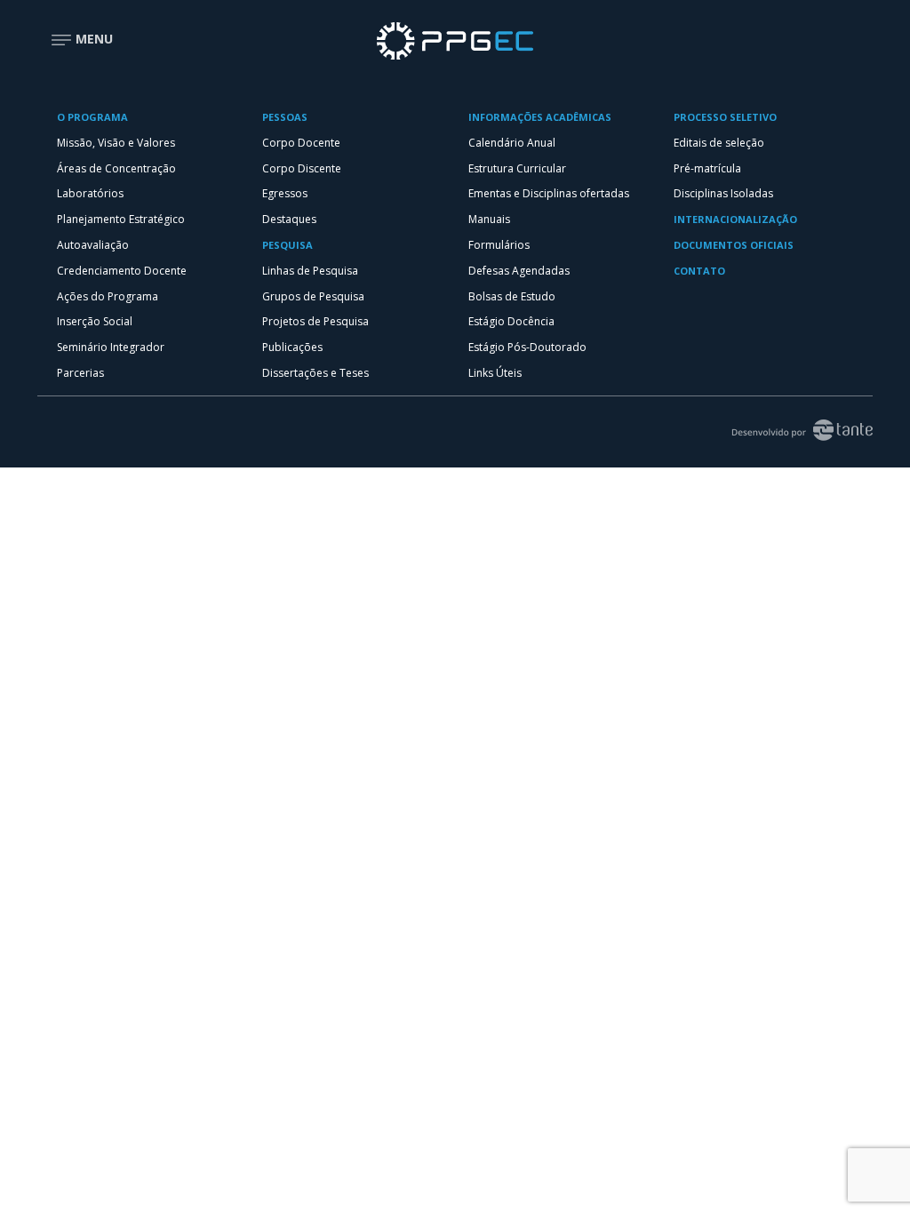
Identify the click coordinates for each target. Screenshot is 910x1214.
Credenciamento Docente (122, 270)
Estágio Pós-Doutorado (527, 347)
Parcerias (80, 372)
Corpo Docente (301, 142)
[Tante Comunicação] (794, 428)
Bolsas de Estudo (511, 296)
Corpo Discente (301, 168)
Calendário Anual (511, 142)
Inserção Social (94, 321)
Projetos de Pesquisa (315, 321)
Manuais (489, 219)
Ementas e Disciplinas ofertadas (548, 193)
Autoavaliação (93, 244)
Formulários (499, 244)
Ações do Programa (107, 296)
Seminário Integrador (110, 347)
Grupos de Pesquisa (313, 296)
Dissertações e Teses (315, 372)
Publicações (292, 347)
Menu (92, 38)
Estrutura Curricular (517, 168)
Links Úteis (495, 372)
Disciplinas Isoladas (723, 193)
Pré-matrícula (707, 168)
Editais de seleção (719, 142)
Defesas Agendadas (519, 270)
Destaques (289, 219)
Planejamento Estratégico (121, 219)
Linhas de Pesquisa (310, 270)
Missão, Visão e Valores (116, 142)
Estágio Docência (511, 321)
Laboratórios (90, 193)
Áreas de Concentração (116, 168)
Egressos (284, 193)
